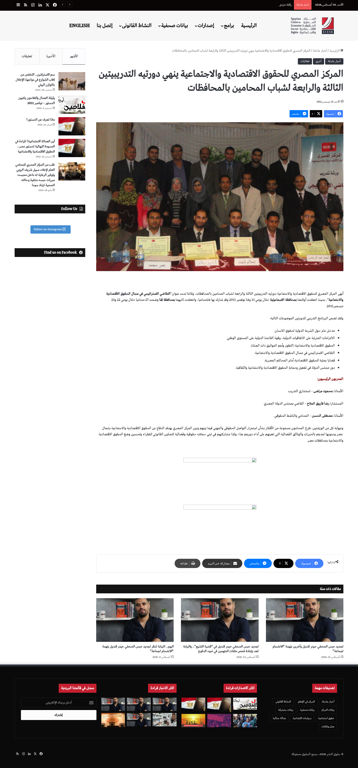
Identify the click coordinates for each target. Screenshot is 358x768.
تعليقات (27, 56)
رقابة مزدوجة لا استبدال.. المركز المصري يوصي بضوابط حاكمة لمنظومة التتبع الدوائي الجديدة (238, 5)
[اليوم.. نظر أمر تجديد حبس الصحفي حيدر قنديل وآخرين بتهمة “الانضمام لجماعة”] (139, 704)
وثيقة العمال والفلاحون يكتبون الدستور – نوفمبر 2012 (36, 100)
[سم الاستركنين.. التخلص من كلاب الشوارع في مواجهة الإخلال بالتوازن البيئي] (71, 81)
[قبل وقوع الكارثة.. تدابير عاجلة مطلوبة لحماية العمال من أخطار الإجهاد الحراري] (193, 720)
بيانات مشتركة (285, 709)
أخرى (318, 61)
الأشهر (74, 56)
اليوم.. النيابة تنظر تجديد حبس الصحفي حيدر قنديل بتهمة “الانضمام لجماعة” (138, 649)
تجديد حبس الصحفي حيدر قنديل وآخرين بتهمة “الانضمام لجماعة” (308, 649)
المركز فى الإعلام (306, 701)
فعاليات (305, 61)
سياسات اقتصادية (302, 718)
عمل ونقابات (327, 726)
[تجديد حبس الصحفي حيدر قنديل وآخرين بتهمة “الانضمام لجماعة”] (304, 620)
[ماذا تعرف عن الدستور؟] (71, 126)
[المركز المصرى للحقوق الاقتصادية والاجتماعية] (312, 25)
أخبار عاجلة (320, 51)
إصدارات (206, 25)
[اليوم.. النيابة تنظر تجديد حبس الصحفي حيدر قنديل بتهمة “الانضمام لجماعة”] (135, 620)
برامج (229, 25)
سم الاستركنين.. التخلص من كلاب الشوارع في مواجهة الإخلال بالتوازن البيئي (35, 80)
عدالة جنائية (279, 718)
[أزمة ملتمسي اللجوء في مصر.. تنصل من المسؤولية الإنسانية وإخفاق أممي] (245, 720)
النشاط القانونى (136, 25)
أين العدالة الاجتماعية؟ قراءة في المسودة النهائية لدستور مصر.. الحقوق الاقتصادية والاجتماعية (35, 146)
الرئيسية (249, 25)
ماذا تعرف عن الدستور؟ (40, 120)
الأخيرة (51, 56)
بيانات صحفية (174, 25)
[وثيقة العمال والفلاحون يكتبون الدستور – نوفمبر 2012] (71, 104)
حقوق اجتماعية (326, 718)
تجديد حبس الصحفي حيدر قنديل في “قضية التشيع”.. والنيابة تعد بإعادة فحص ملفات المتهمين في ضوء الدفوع (221, 649)
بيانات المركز (327, 709)
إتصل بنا (105, 25)
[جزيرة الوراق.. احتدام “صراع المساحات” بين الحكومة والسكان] (219, 720)
